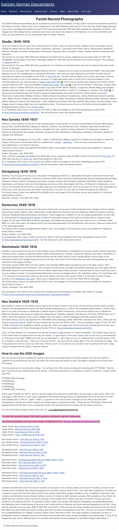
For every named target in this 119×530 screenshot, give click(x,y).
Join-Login (86, 11)
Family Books (26, 11)
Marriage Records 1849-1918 (27, 429)
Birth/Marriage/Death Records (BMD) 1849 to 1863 (42, 473)
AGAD (7, 62)
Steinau (37, 217)
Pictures (53, 11)
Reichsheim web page (25, 279)
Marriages (67, 142)
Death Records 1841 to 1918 (27, 432)
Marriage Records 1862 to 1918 (32, 465)
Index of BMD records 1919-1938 (29, 435)
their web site (53, 76)
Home (3, 11)
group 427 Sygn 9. (17, 322)
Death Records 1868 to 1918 (31, 468)
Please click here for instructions (80, 421)
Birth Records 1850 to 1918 (27, 426)
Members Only (41, 11)
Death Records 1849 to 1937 (32, 445)
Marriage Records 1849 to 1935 (34, 442)
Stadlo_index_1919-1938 (50, 82)
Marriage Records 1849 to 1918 (33, 452)
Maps (62, 11)
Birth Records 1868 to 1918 (30, 462)
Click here (106, 156)
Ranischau (24, 217)
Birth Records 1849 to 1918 (32, 439)
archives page (38, 107)
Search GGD (73, 11)
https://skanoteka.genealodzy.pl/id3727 (21, 240)
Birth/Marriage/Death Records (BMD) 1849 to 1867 (41, 460)
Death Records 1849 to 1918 (32, 455)
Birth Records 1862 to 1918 (31, 475)
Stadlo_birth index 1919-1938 (56, 85)
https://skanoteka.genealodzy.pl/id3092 (21, 112)
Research (13, 11)
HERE (106, 90)
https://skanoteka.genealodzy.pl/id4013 (74, 328)
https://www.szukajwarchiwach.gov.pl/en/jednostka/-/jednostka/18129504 (36, 294)
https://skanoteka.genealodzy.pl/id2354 (21, 164)
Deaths (58, 142)
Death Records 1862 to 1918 (32, 481)
